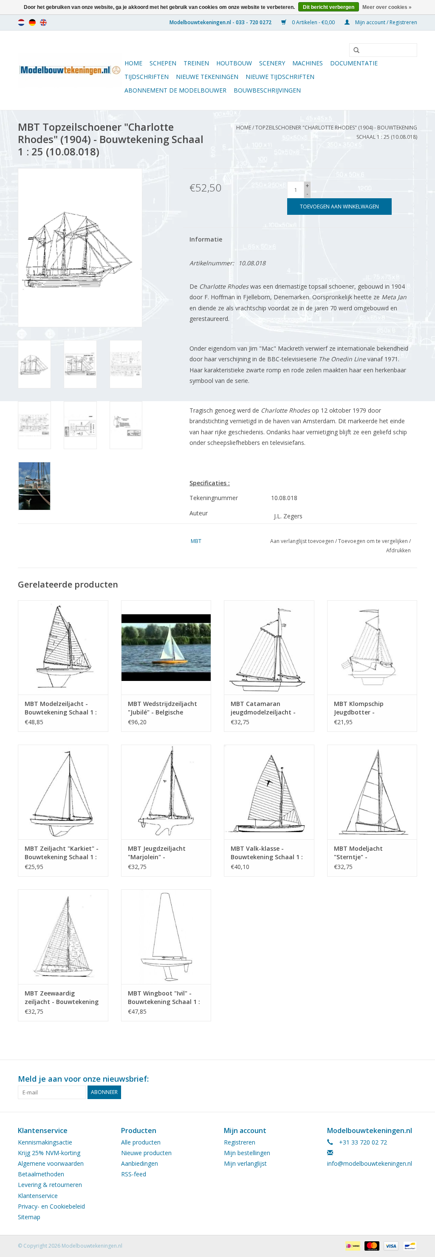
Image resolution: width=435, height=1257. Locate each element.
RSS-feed (133, 1174)
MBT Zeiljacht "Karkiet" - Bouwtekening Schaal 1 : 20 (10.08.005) (62, 852)
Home (133, 63)
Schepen (163, 63)
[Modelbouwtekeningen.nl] (70, 70)
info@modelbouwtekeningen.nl (369, 1163)
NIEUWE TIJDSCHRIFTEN (280, 77)
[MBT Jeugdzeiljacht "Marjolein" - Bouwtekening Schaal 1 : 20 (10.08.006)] (166, 792)
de (32, 22)
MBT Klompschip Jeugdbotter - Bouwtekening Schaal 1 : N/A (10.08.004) (370, 708)
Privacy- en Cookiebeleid (51, 1206)
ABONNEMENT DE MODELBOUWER (175, 90)
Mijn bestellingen (247, 1153)
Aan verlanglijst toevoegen (302, 541)
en (43, 22)
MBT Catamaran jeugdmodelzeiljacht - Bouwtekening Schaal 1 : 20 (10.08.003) (267, 708)
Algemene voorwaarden (51, 1163)
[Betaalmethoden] (351, 1245)
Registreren (239, 1142)
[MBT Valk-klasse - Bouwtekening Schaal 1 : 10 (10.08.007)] (269, 792)
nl (21, 22)
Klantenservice (38, 1196)
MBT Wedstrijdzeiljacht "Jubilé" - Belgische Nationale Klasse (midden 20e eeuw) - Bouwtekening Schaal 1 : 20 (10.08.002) (166, 708)
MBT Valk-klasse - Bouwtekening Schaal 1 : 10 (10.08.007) (267, 852)
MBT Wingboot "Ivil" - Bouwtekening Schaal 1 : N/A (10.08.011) (164, 997)
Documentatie (354, 63)
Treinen (196, 63)
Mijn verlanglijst (245, 1163)
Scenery (272, 63)
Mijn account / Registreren (385, 22)
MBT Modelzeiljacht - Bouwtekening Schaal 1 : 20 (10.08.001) (61, 708)
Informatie (205, 239)
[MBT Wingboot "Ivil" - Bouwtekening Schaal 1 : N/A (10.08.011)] (166, 936)
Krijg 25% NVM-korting (49, 1153)
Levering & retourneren (50, 1185)
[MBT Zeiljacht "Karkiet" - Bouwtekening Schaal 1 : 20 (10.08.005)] (63, 792)
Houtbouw (234, 63)
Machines (307, 63)
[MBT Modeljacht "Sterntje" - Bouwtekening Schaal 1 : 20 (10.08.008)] (372, 792)
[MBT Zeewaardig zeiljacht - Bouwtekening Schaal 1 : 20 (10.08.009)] (63, 936)
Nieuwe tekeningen (207, 77)
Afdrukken (398, 550)
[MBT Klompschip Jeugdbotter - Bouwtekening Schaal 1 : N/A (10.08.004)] (372, 647)
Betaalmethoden (41, 1174)
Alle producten (141, 1142)
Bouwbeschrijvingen (267, 90)
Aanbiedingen (139, 1163)
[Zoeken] (353, 50)
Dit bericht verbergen (328, 7)
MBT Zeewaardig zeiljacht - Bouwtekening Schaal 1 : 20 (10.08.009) (62, 997)
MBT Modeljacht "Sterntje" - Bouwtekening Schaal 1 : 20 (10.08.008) (370, 852)
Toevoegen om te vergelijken (373, 541)
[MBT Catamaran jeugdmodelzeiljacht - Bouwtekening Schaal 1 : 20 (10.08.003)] (269, 647)
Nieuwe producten (146, 1153)
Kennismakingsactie (45, 1142)
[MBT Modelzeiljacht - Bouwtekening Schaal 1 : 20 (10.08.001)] (63, 647)
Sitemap (29, 1217)
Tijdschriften (146, 77)
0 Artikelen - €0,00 (313, 22)
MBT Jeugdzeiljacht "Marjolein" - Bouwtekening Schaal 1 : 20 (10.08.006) (164, 852)
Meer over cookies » (387, 7)
